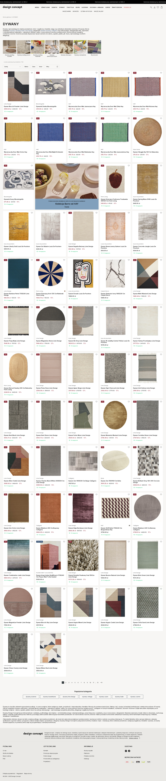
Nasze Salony (98, 11)
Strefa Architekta (8, 753)
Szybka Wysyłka (86, 11)
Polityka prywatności (9, 773)
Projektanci (47, 761)
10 (90, 682)
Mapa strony (28, 773)
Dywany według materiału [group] (37, 55)
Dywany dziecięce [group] (66, 55)
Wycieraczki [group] (94, 55)
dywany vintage (87, 696)
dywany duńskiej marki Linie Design (21, 30)
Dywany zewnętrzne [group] (80, 55)
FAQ (4, 758)
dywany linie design (69, 696)
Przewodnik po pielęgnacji (51, 758)
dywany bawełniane (49, 696)
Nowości (76, 11)
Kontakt (46, 750)
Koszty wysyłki (88, 750)
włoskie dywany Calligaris (49, 30)
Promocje (127, 7)
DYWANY (15, 17)
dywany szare (103, 696)
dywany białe (119, 696)
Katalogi (86, 758)
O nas (4, 750)
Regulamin (20, 773)
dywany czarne (135, 696)
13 (97, 682)
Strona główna (7, 17)
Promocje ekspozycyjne (51, 753)
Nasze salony (7, 756)
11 (93, 682)
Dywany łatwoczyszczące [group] (52, 55)
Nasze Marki (67, 11)
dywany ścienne (31, 696)
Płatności (87, 753)
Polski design (47, 756)
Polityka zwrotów (89, 756)
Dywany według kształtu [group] (9, 55)
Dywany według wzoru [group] (23, 55)
